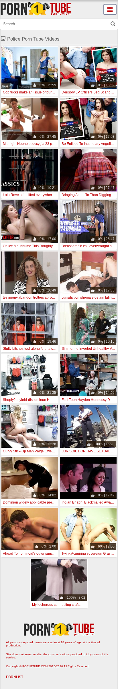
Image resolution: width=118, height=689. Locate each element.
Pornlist (14, 677)
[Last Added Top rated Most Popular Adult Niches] (110, 9)
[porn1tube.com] (36, 8)
